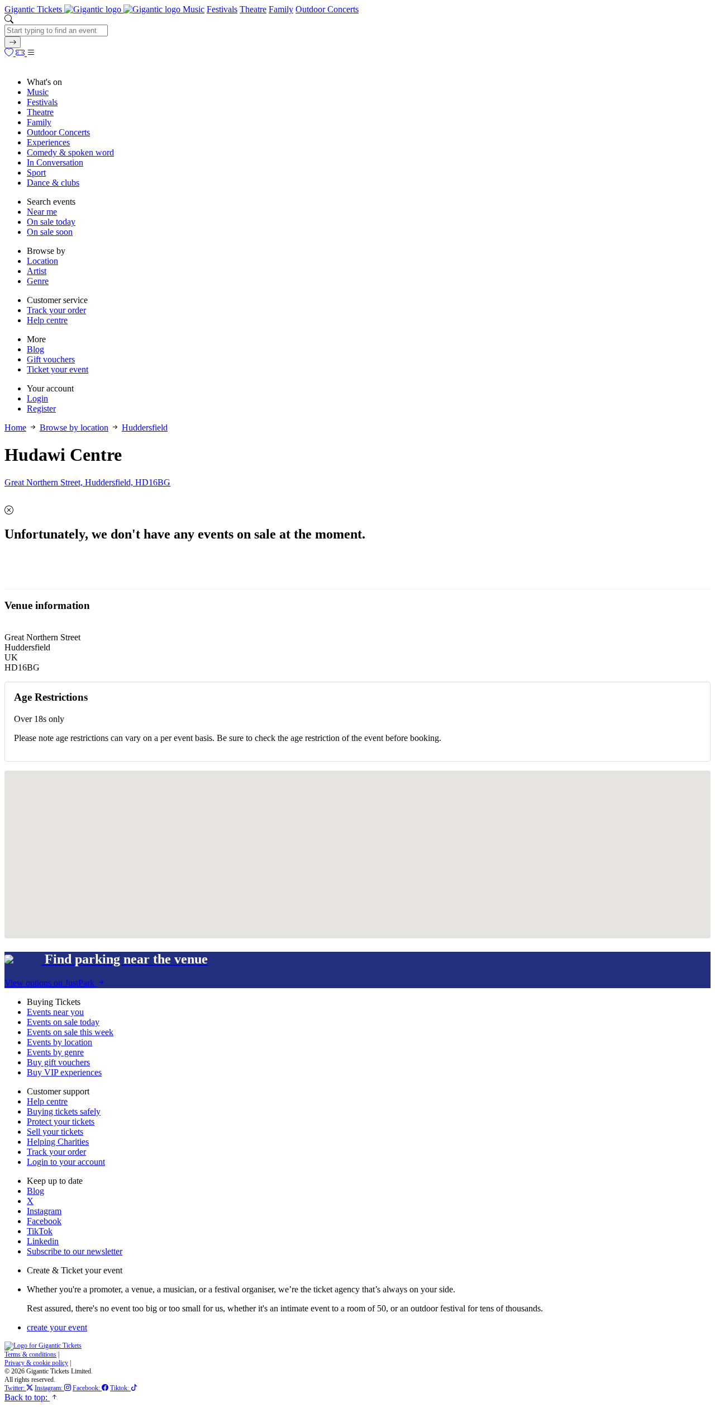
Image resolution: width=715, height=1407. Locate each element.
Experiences (48, 142)
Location (42, 261)
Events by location (59, 1042)
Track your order (56, 310)
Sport (36, 172)
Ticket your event (57, 369)
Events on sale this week (70, 1032)
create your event (57, 1327)
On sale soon (50, 232)
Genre (38, 281)
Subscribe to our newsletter (74, 1251)
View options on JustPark (50, 983)
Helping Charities (58, 1141)
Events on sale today (63, 1022)
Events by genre (55, 1052)
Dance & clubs (53, 182)
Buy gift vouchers (58, 1062)
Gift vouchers (51, 359)
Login (37, 398)
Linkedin (43, 1241)
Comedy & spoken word (70, 152)
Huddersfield (145, 427)
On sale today (51, 221)
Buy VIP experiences (64, 1072)
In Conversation (55, 162)
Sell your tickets (55, 1131)
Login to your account (66, 1162)
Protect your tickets (60, 1121)
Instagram (44, 1211)
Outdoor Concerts (327, 9)
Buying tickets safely (64, 1111)
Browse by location (74, 427)
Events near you (55, 1012)
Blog (35, 349)
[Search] (12, 42)
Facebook (44, 1221)
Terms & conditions (30, 1354)
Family (281, 9)
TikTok (40, 1231)
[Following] (10, 53)
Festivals (222, 9)
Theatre (253, 9)
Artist (36, 271)
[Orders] (21, 53)
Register (41, 408)
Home (15, 427)
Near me (42, 211)
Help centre (47, 320)
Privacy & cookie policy (36, 1363)
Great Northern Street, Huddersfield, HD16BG (87, 482)
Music (193, 9)
